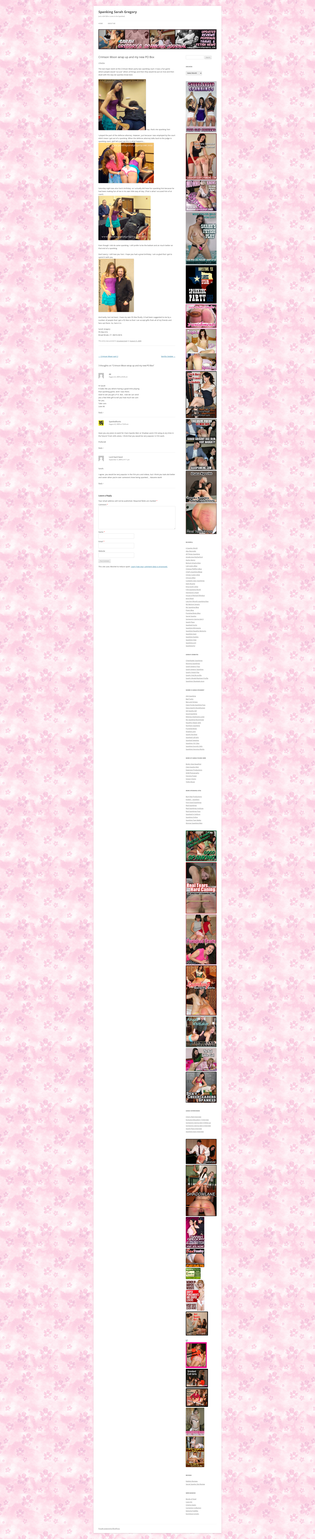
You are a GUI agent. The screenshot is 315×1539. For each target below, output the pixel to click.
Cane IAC (189, 1502)
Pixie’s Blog (190, 610)
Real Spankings (191, 805)
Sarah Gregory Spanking (194, 669)
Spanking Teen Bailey (193, 820)
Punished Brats (191, 728)
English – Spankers (192, 799)
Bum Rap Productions (194, 796)
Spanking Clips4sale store (195, 681)
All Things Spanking (193, 554)
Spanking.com (191, 643)
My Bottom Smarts (193, 604)
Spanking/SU (190, 646)
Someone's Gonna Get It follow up (198, 1123)
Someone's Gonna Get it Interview (198, 1126)
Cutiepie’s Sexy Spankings (195, 581)
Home (100, 23)
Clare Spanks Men (192, 767)
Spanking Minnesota (193, 628)
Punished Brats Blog (193, 613)
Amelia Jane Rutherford (194, 557)
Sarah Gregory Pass (193, 666)
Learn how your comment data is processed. (149, 566)
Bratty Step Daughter (193, 764)
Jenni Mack (190, 598)
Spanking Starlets (192, 637)
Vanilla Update (168, 356)
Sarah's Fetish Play (192, 672)
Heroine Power (191, 776)
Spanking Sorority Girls (194, 746)
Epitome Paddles (192, 1511)
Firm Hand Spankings (193, 802)
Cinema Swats (191, 1505)
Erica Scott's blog (192, 586)
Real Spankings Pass (193, 811)
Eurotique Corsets (192, 1514)
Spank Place (190, 622)
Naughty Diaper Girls (193, 723)
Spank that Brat (191, 734)
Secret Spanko (191, 616)
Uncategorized (122, 341)
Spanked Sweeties (192, 740)
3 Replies (101, 63)
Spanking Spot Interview (195, 1131)
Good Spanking (191, 714)
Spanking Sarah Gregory (117, 12)
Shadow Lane (191, 731)
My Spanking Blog (192, 607)
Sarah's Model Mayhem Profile (197, 678)
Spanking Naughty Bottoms (196, 631)
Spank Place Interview (194, 1128)
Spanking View (191, 640)
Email (101, 541)
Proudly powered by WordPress (109, 1529)
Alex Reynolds (191, 551)
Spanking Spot (191, 634)
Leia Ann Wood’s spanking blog (197, 601)
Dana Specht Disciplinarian (195, 708)
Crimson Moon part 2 (108, 356)
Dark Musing (190, 584)
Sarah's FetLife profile (194, 675)
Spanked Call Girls (192, 737)
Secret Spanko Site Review (195, 1484)
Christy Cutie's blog (193, 575)
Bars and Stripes (192, 702)
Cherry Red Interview (193, 1117)
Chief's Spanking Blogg (194, 572)
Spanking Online (192, 817)
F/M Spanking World (193, 589)
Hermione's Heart (192, 592)
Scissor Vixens (191, 779)
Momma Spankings (193, 663)
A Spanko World (191, 548)
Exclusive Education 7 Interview (197, 1120)
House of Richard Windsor (195, 595)
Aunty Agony (190, 560)
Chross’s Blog (190, 578)
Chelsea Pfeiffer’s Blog (194, 569)
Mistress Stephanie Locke (195, 717)
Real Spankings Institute (194, 808)
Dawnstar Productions (194, 770)
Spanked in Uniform (193, 814)
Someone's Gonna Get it (195, 619)
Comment (103, 504)
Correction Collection (193, 1508)
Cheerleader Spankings (194, 660)
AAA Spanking (191, 696)
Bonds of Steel (191, 1499)
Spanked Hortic (191, 625)
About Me (111, 23)
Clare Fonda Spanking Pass (195, 705)
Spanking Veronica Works (195, 749)
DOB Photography (192, 773)
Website (101, 551)
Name (101, 532)
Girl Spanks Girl (191, 711)
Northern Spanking (193, 725)
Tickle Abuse (190, 782)
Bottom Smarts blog (193, 563)
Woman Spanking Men (194, 823)
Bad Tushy (189, 699)
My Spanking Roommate (195, 720)
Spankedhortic (115, 421)
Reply (100, 412)
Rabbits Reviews (192, 1481)
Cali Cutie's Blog (191, 566)
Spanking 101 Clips (192, 743)
